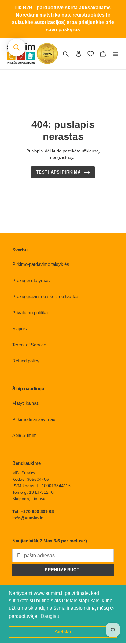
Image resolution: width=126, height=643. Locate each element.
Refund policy (25, 360)
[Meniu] (115, 53)
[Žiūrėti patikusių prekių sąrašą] (90, 53)
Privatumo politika (30, 312)
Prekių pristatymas (31, 280)
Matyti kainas (25, 403)
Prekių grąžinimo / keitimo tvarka (45, 296)
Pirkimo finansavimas (33, 419)
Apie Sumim (24, 435)
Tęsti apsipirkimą (58, 172)
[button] (16, 47)
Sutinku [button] (63, 632)
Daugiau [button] (50, 616)
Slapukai (20, 328)
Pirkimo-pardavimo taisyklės (40, 264)
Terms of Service (29, 344)
